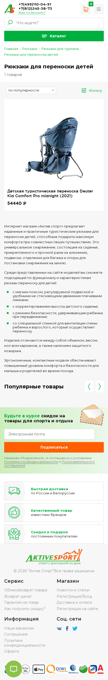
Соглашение (16, 634)
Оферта (11, 651)
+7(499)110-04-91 (35, 4)
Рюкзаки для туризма (60, 49)
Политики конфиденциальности (31, 462)
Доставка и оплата (74, 602)
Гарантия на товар (21, 602)
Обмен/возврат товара (25, 590)
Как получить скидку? (25, 608)
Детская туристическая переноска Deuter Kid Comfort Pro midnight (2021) (50, 193)
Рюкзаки (29, 49)
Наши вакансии (19, 628)
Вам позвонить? (32, 12)
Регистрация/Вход (74, 596)
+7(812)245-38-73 (35, 8)
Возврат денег (18, 596)
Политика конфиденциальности (24, 643)
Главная (11, 49)
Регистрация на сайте (77, 608)
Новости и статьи (73, 590)
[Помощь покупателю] (99, 9)
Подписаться (54, 447)
